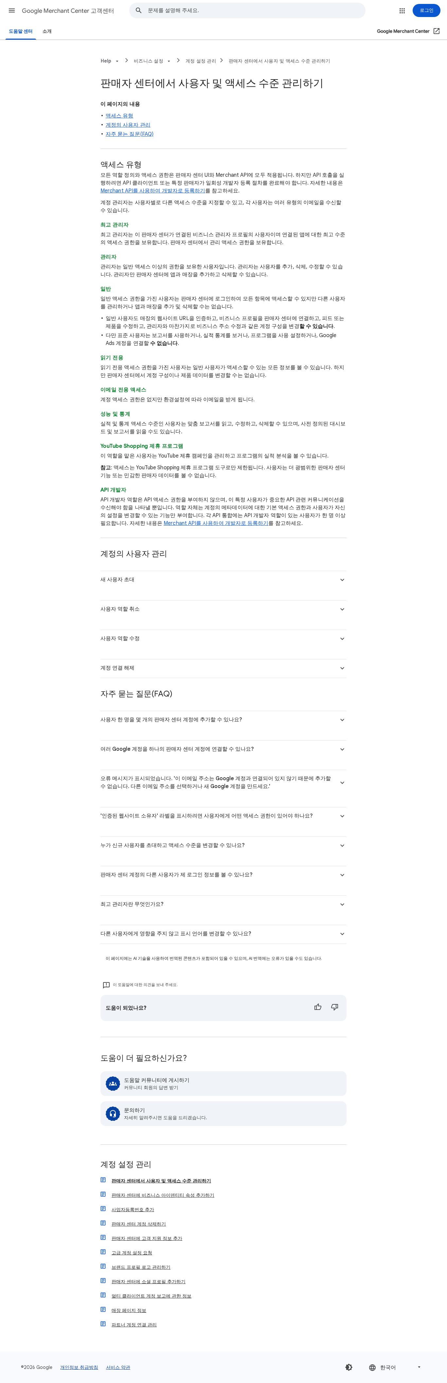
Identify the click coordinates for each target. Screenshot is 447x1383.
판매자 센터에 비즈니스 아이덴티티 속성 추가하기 (163, 1195)
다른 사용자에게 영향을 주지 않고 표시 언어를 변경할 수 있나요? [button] (175, 933)
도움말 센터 (21, 31)
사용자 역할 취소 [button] (120, 609)
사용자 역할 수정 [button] (120, 638)
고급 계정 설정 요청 (132, 1253)
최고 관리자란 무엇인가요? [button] (132, 904)
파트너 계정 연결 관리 (134, 1325)
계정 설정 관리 (201, 61)
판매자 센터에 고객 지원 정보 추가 (147, 1238)
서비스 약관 (118, 1367)
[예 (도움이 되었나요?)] (317, 1008)
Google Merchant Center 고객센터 (68, 10)
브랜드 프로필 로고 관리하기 (141, 1267)
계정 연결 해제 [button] (117, 668)
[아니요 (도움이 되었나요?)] (334, 1008)
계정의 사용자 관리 (128, 125)
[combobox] (256, 10)
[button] (12, 10)
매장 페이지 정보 (129, 1310)
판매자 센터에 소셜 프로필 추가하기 (149, 1281)
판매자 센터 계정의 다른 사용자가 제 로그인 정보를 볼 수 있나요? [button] (176, 874)
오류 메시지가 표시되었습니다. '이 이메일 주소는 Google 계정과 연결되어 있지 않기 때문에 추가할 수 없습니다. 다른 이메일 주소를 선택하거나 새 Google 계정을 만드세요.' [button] (215, 782)
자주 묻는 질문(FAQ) (129, 134)
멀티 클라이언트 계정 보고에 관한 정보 (151, 1296)
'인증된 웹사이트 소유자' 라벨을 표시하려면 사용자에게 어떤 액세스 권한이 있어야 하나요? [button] (206, 816)
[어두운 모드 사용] (349, 1367)
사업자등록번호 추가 (133, 1209)
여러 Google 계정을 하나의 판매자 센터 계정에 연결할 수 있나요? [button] (177, 749)
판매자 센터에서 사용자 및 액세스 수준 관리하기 (280, 61)
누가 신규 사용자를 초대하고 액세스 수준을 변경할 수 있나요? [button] (172, 845)
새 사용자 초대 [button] (117, 579)
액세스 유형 (119, 116)
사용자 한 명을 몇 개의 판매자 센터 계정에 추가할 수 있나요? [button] (171, 719)
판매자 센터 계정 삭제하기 (139, 1224)
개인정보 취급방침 (79, 1367)
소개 (47, 31)
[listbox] (395, 1367)
